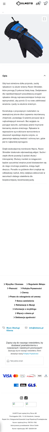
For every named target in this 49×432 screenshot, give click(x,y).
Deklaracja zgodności (25, 317)
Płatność (12, 288)
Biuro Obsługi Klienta (13, 329)
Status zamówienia (25, 300)
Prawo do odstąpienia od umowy (25, 296)
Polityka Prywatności (32, 288)
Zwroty (25, 292)
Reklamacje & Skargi (25, 304)
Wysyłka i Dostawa (14, 284)
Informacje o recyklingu (25, 309)
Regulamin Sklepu (36, 284)
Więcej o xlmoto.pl (25, 313)
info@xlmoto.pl (36, 327)
